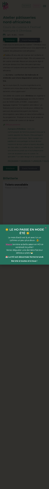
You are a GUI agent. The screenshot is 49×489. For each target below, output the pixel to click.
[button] (46, 228)
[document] (24, 244)
